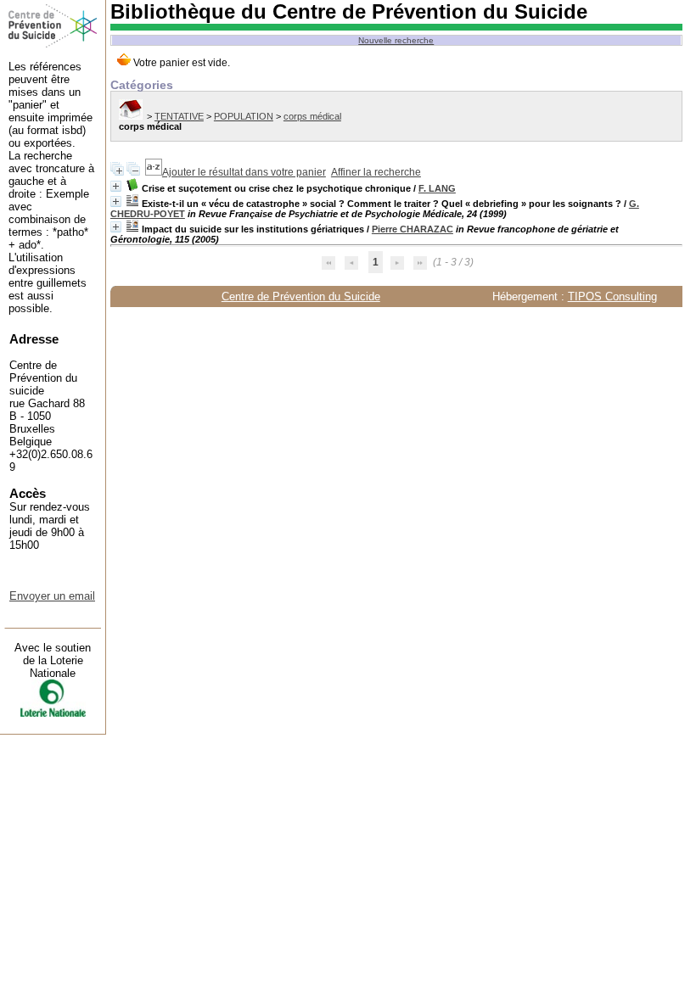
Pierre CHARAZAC (412, 229)
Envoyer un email (52, 596)
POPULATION (243, 116)
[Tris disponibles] (153, 172)
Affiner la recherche (376, 172)
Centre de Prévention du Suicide (301, 296)
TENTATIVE (179, 116)
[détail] (115, 186)
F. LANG (437, 188)
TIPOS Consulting (612, 296)
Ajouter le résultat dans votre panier (244, 172)
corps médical (312, 116)
